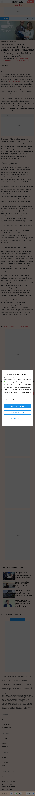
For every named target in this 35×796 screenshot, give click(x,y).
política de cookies (10, 394)
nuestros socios (27, 378)
